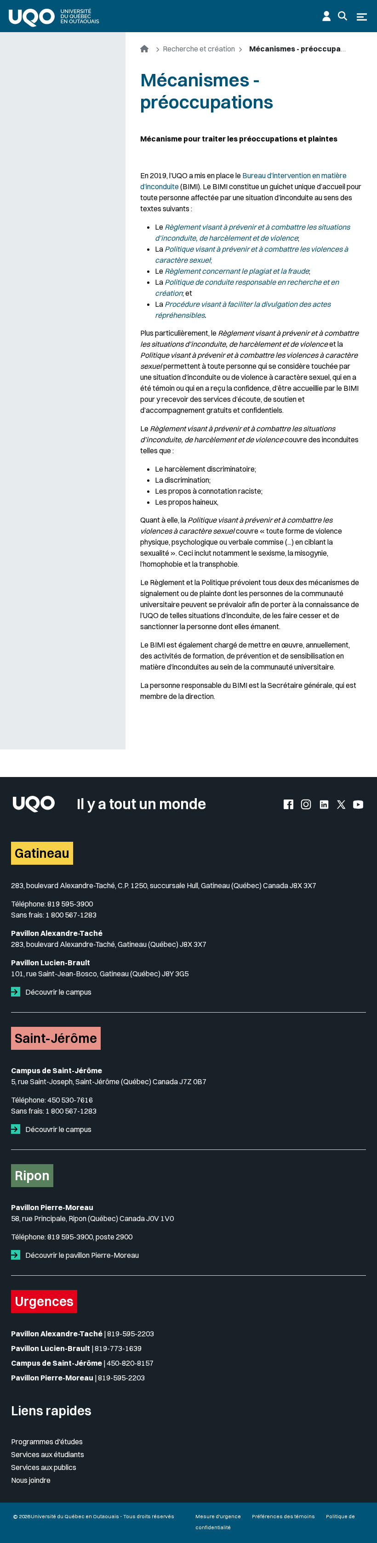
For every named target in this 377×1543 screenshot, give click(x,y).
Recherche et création (199, 48)
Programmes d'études (47, 1441)
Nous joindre (31, 1480)
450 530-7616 (70, 1099)
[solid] (17, 992)
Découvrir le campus (57, 992)
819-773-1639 (118, 1348)
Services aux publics (43, 1467)
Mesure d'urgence (218, 1516)
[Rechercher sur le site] (342, 16)
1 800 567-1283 (71, 914)
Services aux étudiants (47, 1454)
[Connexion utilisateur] (326, 16)
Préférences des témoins (283, 1516)
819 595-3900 (70, 903)
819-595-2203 (130, 1333)
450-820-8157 (130, 1363)
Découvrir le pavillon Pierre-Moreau (81, 1255)
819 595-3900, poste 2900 (89, 1236)
